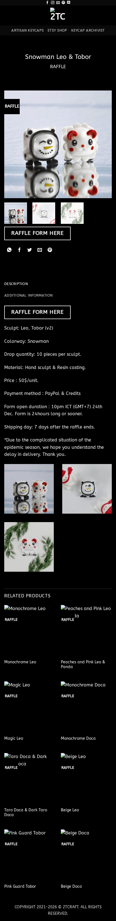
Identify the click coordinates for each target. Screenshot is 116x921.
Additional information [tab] (28, 295)
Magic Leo (13, 738)
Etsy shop (57, 30)
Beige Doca (71, 886)
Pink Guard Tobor (20, 886)
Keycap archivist (88, 30)
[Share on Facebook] (19, 250)
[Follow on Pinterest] (63, 3)
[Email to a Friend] (39, 250)
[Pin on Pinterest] (50, 250)
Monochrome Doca (78, 738)
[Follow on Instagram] (52, 3)
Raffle (58, 66)
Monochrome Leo (20, 662)
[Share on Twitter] (29, 250)
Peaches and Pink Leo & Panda (83, 665)
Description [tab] (16, 284)
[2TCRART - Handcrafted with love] (58, 15)
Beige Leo (70, 810)
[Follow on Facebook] (47, 3)
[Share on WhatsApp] (9, 250)
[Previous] (13, 144)
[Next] (102, 144)
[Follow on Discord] (68, 3)
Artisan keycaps (27, 30)
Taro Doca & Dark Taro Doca (25, 813)
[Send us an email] (58, 3)
